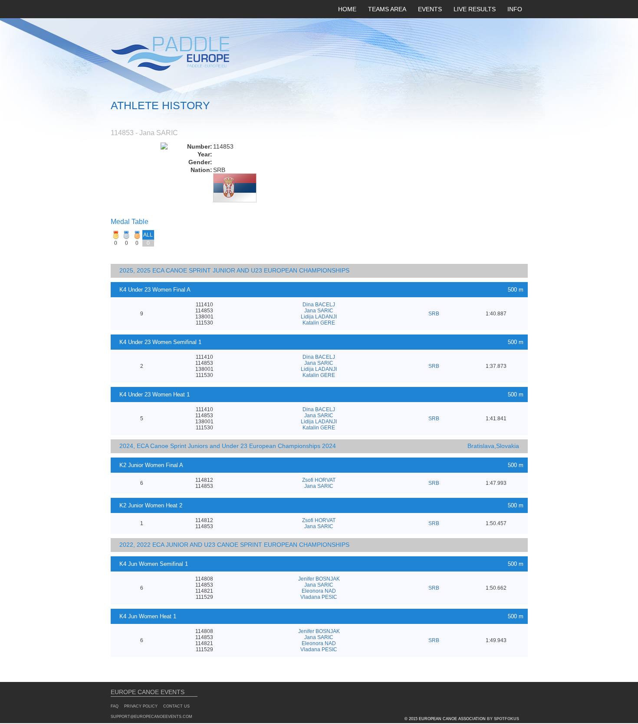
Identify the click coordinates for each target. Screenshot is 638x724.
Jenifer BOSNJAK (319, 579)
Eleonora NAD (319, 591)
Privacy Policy (141, 706)
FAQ (114, 706)
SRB (433, 314)
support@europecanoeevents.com (151, 716)
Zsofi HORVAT (318, 480)
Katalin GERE (319, 323)
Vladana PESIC (318, 597)
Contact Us (176, 706)
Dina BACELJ (319, 305)
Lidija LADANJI (319, 317)
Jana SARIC (318, 311)
